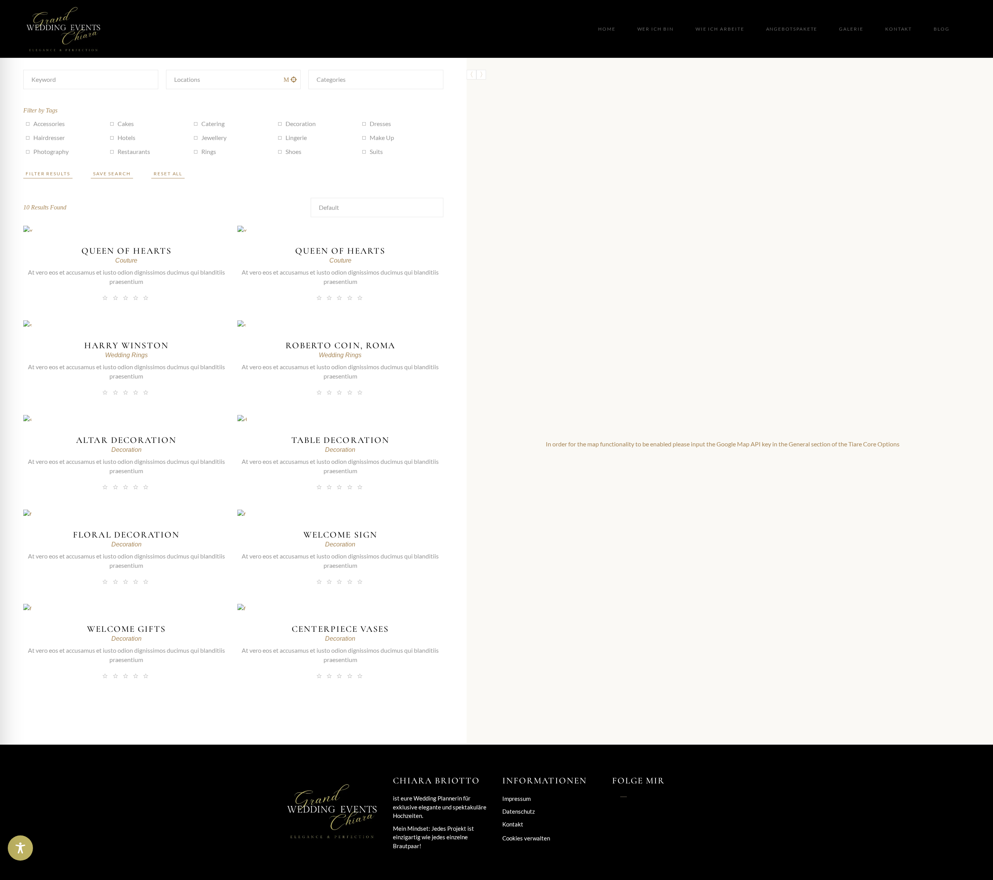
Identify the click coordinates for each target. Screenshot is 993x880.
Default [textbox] (329, 207)
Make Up (382, 137)
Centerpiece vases (340, 629)
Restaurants (134, 151)
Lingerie (296, 137)
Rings (208, 151)
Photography (51, 151)
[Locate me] (294, 79)
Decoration (300, 123)
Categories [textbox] (331, 79)
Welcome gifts (126, 629)
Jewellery (214, 137)
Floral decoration (126, 534)
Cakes (126, 123)
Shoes (293, 151)
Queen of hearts (126, 251)
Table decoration (340, 440)
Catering (213, 123)
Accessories (49, 123)
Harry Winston (126, 345)
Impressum (516, 798)
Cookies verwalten (526, 838)
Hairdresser (49, 137)
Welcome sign (340, 534)
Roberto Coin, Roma (340, 345)
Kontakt (512, 824)
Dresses (380, 123)
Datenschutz (518, 811)
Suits (376, 151)
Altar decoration (126, 440)
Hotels (126, 137)
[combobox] (375, 79)
